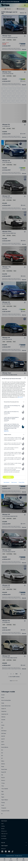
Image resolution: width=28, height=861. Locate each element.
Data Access (14, 482)
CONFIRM (8, 477)
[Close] (25, 378)
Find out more (16, 1)
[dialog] (14, 430)
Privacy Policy (21, 482)
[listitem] (14, 401)
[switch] (23, 406)
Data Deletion (6, 482)
